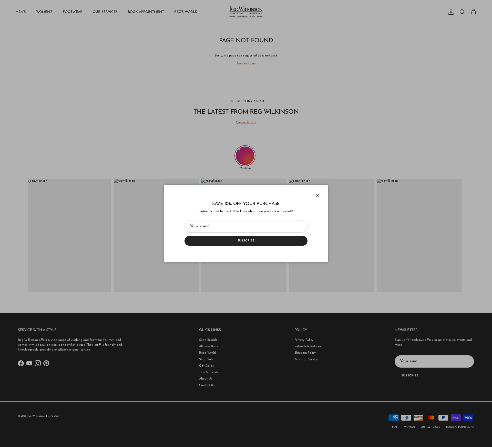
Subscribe (246, 240)
